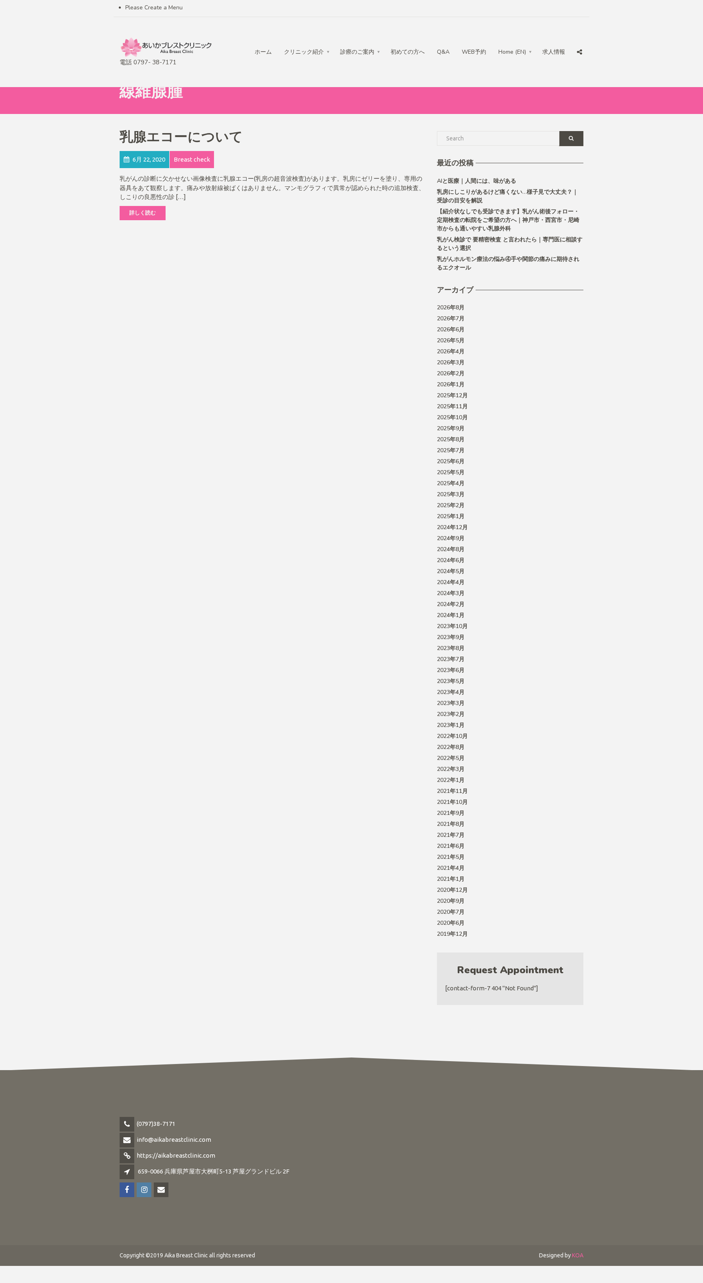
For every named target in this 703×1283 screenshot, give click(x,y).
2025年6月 (451, 461)
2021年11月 (452, 791)
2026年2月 (451, 373)
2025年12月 (452, 395)
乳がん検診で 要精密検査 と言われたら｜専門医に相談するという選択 (510, 244)
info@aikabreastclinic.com (174, 1139)
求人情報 (553, 52)
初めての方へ (408, 52)
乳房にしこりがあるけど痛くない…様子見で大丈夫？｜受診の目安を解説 (507, 196)
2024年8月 (451, 549)
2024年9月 (451, 538)
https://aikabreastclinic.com (176, 1155)
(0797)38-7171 (156, 1123)
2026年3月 (451, 362)
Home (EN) (512, 52)
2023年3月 (451, 703)
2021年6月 (451, 846)
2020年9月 (451, 901)
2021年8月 (451, 824)
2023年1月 (451, 725)
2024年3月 (451, 593)
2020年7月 (451, 912)
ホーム (263, 52)
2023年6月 (451, 670)
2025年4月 (451, 483)
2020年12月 (452, 890)
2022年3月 (451, 769)
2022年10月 (452, 736)
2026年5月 (451, 340)
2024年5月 (451, 571)
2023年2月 (451, 714)
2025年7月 (451, 450)
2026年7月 (451, 318)
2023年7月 (451, 659)
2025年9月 (451, 428)
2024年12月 (452, 527)
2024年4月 (451, 582)
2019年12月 (452, 934)
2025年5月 (451, 472)
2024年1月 (451, 615)
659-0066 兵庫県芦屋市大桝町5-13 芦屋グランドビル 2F (213, 1171)
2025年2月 (451, 505)
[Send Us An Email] (580, 35)
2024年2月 (451, 604)
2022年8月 (451, 747)
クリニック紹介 (304, 52)
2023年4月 (451, 692)
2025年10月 (452, 417)
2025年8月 (451, 439)
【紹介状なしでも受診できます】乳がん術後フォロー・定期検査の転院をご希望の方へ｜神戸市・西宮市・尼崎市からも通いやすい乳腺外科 (508, 220)
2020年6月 (451, 923)
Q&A (443, 52)
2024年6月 (451, 560)
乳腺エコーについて (181, 137)
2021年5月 (451, 857)
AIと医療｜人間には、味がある (476, 181)
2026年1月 (451, 384)
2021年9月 (451, 813)
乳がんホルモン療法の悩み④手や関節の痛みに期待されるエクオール (508, 263)
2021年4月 (451, 868)
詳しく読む (142, 213)
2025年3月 (451, 494)
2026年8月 (451, 307)
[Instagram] (563, 35)
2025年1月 (451, 516)
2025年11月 (452, 406)
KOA (577, 1255)
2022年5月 (451, 758)
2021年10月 (452, 802)
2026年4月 (451, 351)
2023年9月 (451, 637)
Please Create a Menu (154, 7)
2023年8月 (451, 648)
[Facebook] (545, 35)
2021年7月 (451, 835)
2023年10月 (452, 626)
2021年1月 (451, 879)
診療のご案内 (357, 52)
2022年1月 (451, 780)
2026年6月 (451, 329)
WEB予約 (474, 52)
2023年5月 (451, 681)
